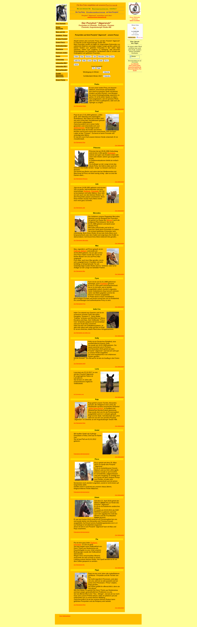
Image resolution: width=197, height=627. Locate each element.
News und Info (60, 32)
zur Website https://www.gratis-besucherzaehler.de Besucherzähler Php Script (134, 67)
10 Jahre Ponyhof (61, 39)
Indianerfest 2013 (61, 66)
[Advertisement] (62, 94)
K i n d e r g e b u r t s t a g (95, 12)
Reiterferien (59, 49)
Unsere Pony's (60, 42)
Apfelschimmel (79, 128)
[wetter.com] (132, 38)
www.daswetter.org (134, 57)
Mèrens (109, 220)
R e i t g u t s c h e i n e (100, 9)
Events (58, 56)
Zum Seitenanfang (119, 109)
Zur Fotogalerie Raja (79, 423)
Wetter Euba (135, 25)
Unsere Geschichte (59, 27)
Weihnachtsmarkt (61, 70)
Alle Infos (140, 37)
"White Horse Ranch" (96, 408)
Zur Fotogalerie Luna (79, 394)
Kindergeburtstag (61, 46)
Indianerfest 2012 (61, 63)
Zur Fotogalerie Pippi (79, 605)
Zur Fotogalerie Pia (79, 564)
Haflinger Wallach (80, 251)
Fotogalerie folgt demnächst (81, 454)
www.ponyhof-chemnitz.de (97, 17)
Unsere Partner (60, 80)
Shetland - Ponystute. (91, 191)
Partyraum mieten (61, 52)
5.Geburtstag (60, 59)
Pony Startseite (60, 23)
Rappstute (111, 153)
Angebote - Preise (61, 35)
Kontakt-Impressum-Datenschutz (60, 75)
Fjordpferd (104, 284)
